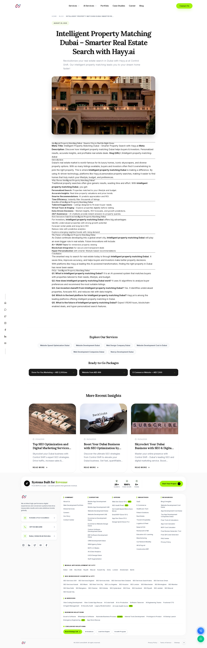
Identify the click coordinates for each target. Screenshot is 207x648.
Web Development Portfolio (73, 505)
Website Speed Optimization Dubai (54, 345)
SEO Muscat (169, 588)
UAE (70, 570)
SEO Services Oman (161, 580)
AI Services (88, 6)
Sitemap (177, 642)
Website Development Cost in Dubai (152, 345)
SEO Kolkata (103, 588)
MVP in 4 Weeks (93, 548)
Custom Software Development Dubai (95, 530)
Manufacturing (142, 538)
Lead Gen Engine (104, 631)
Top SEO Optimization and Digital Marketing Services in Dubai (51, 448)
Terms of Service (165, 642)
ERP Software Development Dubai (98, 536)
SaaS (138, 501)
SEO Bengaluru (81, 588)
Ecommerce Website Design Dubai (98, 525)
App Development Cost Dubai (171, 511)
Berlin (132, 570)
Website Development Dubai (88, 345)
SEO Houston (123, 584)
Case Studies (119, 6)
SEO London (134, 584)
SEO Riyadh (148, 588)
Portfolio (105, 6)
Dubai (65, 570)
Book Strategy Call (71, 631)
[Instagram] (5, 323)
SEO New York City (96, 584)
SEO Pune (126, 588)
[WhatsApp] (5, 309)
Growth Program (120, 631)
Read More (39, 467)
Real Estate (140, 516)
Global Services (69, 509)
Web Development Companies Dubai (88, 352)
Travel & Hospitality (143, 520)
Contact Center (68, 520)
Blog (141, 6)
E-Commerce (141, 505)
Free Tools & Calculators (169, 520)
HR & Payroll (141, 545)
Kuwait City (101, 570)
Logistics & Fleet (142, 523)
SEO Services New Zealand (121, 580)
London (115, 570)
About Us (66, 501)
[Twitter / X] (35, 545)
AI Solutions (89, 631)
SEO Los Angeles (111, 584)
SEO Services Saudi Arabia (142, 580)
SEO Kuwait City (69, 592)
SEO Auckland (137, 588)
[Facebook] (5, 329)
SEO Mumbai (172, 584)
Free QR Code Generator (170, 535)
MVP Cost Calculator (168, 527)
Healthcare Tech (142, 509)
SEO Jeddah (158, 588)
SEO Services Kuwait (70, 584)
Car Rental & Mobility (144, 542)
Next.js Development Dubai (122, 352)
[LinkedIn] (5, 336)
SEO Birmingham (161, 584)
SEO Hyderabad (115, 588)
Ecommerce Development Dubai (97, 519)
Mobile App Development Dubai (97, 502)
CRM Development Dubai (97, 541)
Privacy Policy (166, 542)
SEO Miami (84, 584)
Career (132, 6)
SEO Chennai (92, 588)
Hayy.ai (131, 295)
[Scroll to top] (184, 643)
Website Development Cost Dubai (171, 506)
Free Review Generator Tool (171, 531)
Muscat (92, 570)
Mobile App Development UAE (98, 507)
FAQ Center (165, 538)
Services (73, 6)
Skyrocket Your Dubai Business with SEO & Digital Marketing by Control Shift (153, 448)
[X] (5, 316)
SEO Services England (86, 580)
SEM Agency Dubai (94, 544)
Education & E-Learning (145, 534)
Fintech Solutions (143, 512)
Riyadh (85, 570)
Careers (66, 512)
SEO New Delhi (68, 588)
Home (54, 16)
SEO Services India (102, 580)
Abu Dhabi (78, 570)
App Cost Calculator (168, 524)
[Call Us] (200, 630)
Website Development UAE (97, 514)
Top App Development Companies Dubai (169, 515)
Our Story (66, 516)
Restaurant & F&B (143, 531)
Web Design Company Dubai (118, 345)
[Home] (5, 303)
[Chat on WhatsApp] (200, 639)
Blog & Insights (166, 501)
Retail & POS (141, 527)
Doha (109, 570)
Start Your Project (169, 484)
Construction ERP (143, 549)
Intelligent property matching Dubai (97, 149)
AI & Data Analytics (94, 552)
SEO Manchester (147, 584)
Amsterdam (124, 570)
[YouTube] (5, 343)
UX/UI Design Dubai (95, 555)
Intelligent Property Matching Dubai (77, 202)
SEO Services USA (70, 580)
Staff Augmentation (95, 559)
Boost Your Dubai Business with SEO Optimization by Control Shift (102, 448)
